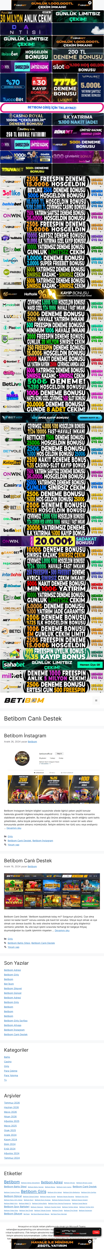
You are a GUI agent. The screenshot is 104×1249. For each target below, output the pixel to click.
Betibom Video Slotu (11, 1210)
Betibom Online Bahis (39, 1203)
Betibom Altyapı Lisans (84, 1183)
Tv (5, 1080)
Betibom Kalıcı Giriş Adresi (13, 1200)
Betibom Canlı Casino (64, 1187)
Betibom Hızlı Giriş (81, 1196)
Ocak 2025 (10, 1130)
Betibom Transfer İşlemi (53, 1207)
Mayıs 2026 (10, 1112)
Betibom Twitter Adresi (70, 1207)
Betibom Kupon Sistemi (80, 1200)
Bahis (7, 1057)
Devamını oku (14, 828)
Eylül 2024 (9, 1148)
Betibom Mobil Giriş (11, 1203)
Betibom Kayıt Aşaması (43, 1200)
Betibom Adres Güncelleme (30, 1183)
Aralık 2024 (10, 1135)
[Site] (52, 181)
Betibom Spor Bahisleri (16, 1206)
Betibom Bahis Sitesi (19, 943)
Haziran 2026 (11, 1107)
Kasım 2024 (10, 1139)
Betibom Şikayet (13, 988)
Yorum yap (13, 844)
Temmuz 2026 (12, 1102)
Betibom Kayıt (28, 1200)
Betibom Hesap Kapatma (65, 1196)
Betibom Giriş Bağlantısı (71, 1192)
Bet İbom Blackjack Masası (40, 1214)
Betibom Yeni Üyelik (26, 1210)
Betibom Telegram (37, 1207)
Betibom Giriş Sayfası (15, 1020)
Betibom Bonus (50, 1187)
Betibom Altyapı (12, 1025)
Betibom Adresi (12, 970)
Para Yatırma (11, 1075)
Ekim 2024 (10, 1144)
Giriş (10, 836)
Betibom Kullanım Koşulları (61, 1200)
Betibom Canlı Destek (19, 840)
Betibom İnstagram (25, 735)
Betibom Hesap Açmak (48, 1196)
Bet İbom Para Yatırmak (59, 1214)
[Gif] (52, 294)
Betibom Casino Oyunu (12, 1192)
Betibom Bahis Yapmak (36, 1187)
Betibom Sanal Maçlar (79, 1203)
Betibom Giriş (11, 974)
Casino (8, 1061)
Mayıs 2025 (10, 1125)
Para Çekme (10, 1071)
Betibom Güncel (12, 993)
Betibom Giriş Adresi (55, 1192)
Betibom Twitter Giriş (86, 1207)
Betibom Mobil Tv (25, 1203)
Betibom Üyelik (57, 1210)
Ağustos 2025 (11, 1121)
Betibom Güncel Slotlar (31, 1196)
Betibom (8, 979)
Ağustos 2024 (11, 1153)
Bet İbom (9, 984)
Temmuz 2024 (12, 1158)
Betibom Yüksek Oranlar (42, 1210)
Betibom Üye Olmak (71, 1210)
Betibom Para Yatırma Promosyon (59, 1203)
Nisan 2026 (10, 1116)
